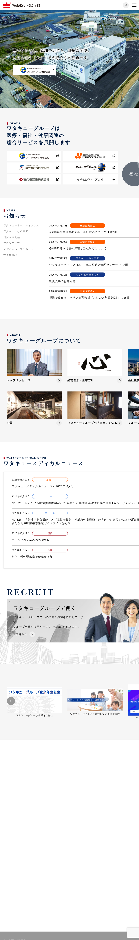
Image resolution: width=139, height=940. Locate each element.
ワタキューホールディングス (21, 225)
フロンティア (11, 243)
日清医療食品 (11, 237)
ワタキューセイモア (15, 231)
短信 (50, 533)
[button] (17, 90)
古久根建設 (10, 255)
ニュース (50, 496)
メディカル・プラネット (18, 249)
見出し (50, 479)
